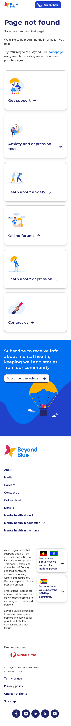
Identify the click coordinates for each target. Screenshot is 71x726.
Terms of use (13, 678)
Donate (9, 507)
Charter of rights (15, 693)
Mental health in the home (21, 530)
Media (8, 477)
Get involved (12, 500)
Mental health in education (22, 523)
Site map (10, 701)
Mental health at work (19, 515)
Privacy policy (13, 686)
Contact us (11, 492)
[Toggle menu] (65, 5)
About (8, 470)
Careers (9, 485)
